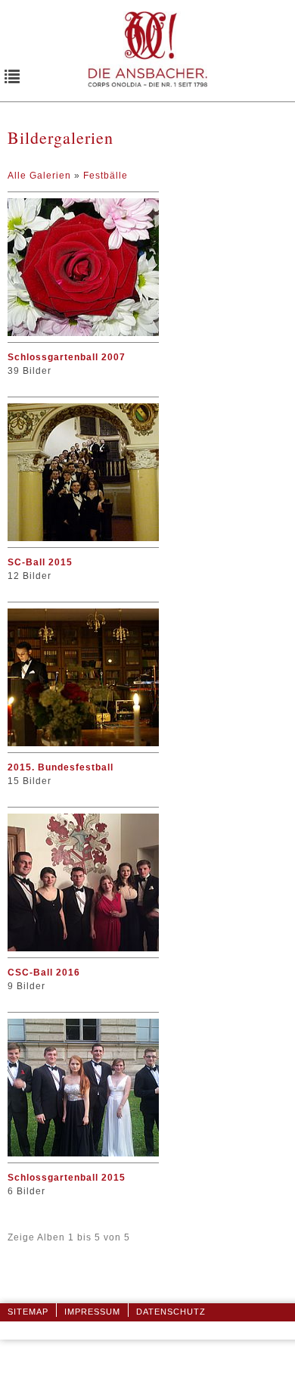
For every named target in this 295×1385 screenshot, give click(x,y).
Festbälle (105, 175)
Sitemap (28, 1311)
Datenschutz (171, 1311)
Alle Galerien (41, 175)
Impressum (92, 1311)
